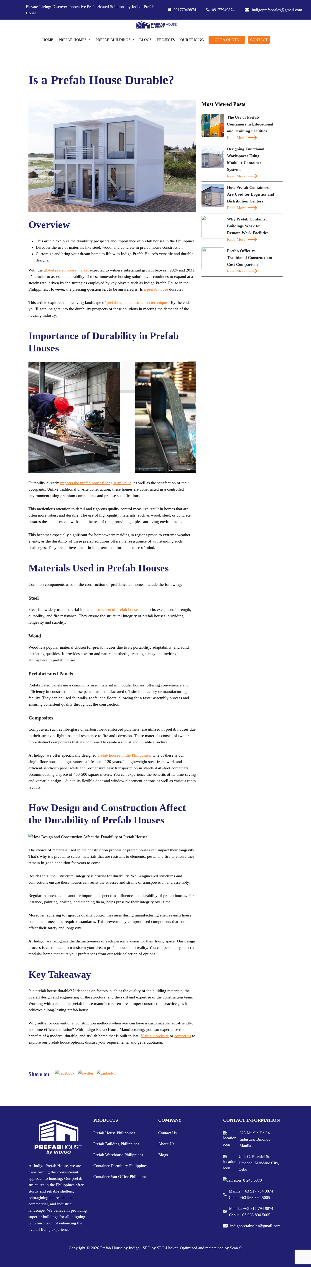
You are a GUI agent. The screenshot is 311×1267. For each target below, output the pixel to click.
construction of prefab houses (115, 609)
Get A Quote (227, 40)
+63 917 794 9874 (258, 1191)
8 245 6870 (252, 1180)
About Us (166, 1144)
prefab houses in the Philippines (123, 755)
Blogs (145, 40)
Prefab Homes (73, 40)
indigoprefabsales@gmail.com (274, 10)
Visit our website (155, 1036)
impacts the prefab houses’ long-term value (95, 483)
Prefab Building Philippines (116, 1144)
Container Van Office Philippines (120, 1176)
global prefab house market (66, 270)
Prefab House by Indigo (120, 1248)
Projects (166, 40)
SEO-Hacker (167, 1248)
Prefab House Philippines (114, 1133)
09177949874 (184, 10)
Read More (236, 137)
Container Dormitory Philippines (120, 1165)
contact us (182, 1036)
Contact (259, 40)
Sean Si (236, 1248)
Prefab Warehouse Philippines (118, 1154)
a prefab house (156, 289)
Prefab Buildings (113, 40)
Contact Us (167, 1133)
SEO (146, 1248)
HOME (47, 40)
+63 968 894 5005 (255, 1197)
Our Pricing (192, 40)
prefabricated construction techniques (137, 302)
